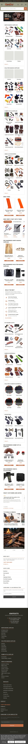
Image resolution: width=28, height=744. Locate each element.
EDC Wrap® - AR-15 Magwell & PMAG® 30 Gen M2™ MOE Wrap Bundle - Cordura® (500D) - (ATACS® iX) (9, 485)
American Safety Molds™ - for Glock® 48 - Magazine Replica (9, 211)
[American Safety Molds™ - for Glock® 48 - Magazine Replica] (9, 203)
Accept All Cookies (20, 742)
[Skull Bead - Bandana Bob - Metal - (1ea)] (20, 453)
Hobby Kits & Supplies (11, 111)
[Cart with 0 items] (25, 5)
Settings (4, 742)
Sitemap (5, 698)
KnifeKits (14, 613)
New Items (5, 571)
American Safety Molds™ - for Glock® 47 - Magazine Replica (21, 211)
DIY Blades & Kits (10, 322)
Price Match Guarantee (7, 579)
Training (2, 637)
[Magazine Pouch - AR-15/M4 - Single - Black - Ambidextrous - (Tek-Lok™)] (20, 477)
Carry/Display (3, 636)
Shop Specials (6, 573)
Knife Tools (3, 634)
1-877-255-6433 (7, 562)
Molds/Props (3, 649)
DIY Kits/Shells (4, 651)
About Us (5, 692)
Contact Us (5, 694)
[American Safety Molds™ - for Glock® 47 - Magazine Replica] (20, 203)
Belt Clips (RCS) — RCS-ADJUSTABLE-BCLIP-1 (20, 280)
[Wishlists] (21, 5)
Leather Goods (4, 671)
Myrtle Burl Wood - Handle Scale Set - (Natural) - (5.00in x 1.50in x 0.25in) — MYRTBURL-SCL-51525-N (9, 256)
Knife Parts (3, 633)
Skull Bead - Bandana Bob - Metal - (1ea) (20, 461)
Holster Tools (3, 648)
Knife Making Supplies (11, 25)
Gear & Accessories (10, 154)
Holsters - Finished (4, 668)
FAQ (4, 575)
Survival (2, 677)
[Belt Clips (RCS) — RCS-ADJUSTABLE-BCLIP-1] (20, 273)
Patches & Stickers (5, 676)
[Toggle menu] (2, 4)
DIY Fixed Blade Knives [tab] (17, 221)
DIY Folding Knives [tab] (7, 221)
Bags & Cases (4, 665)
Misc (2, 674)
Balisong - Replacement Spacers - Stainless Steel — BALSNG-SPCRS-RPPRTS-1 (20, 256)
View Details (8, 215)
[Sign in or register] (18, 5)
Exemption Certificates (8, 690)
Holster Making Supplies (12, 68)
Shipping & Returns (7, 577)
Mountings (8, 414)
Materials (3, 643)
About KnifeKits (6, 581)
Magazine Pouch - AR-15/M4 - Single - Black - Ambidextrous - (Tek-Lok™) (20, 485)
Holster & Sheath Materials (13, 383)
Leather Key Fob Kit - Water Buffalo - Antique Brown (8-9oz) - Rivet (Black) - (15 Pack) (9, 461)
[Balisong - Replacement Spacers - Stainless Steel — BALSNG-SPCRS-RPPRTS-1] (20, 248)
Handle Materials (10, 353)
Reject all (11, 742)
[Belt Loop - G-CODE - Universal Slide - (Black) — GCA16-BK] (9, 273)
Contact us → (6, 564)
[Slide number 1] (14, 16)
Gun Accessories (4, 667)
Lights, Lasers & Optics (5, 673)
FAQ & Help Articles (7, 684)
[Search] (25, 8)
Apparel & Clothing (5, 664)
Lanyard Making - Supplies (6, 658)
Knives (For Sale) (4, 670)
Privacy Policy (6, 696)
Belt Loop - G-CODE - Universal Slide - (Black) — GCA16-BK (9, 280)
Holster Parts (3, 646)
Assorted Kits (4, 656)
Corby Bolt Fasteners (20, 508)
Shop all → (7, 64)
